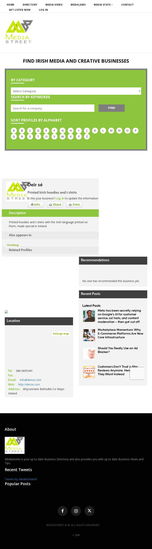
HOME (10, 4)
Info (36, 204)
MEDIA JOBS (78, 4)
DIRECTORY (30, 4)
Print (76, 204)
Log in (59, 198)
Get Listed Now (20, 9)
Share (56, 204)
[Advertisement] (34, 281)
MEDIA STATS (102, 4)
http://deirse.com (29, 384)
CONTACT (127, 4)
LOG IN (43, 9)
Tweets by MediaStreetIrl (21, 479)
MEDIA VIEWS (54, 4)
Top (77, 535)
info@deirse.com (30, 380)
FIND (111, 108)
